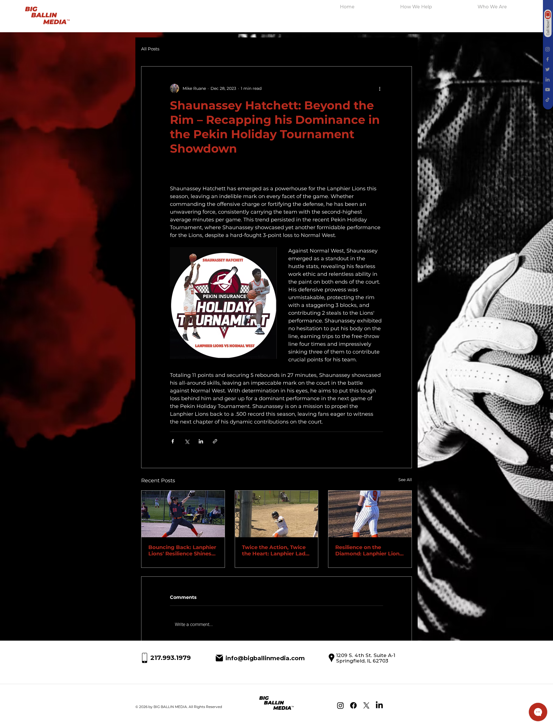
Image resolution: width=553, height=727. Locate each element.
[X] (366, 705)
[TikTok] (547, 99)
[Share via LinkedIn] (201, 441)
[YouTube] (547, 89)
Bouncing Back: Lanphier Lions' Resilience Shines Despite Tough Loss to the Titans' (182, 550)
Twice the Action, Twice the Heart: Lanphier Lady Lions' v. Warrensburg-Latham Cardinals (275, 550)
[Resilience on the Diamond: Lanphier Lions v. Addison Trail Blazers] (370, 514)
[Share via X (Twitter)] (187, 441)
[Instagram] (547, 49)
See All (405, 479)
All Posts (150, 49)
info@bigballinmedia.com (265, 658)
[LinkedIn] (547, 79)
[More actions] (379, 88)
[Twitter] (547, 69)
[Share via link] (215, 441)
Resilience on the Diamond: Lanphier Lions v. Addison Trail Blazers (368, 550)
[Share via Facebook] (172, 441)
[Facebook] (547, 59)
